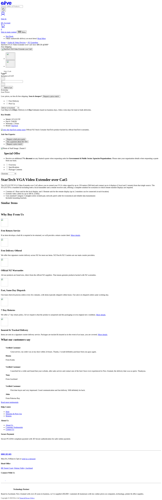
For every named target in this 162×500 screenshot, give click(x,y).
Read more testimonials (9, 402)
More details (75, 235)
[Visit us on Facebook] (3, 480)
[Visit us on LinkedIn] (8, 480)
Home (3, 43)
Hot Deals (9, 36)
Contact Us (10, 429)
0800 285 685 (6, 454)
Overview (12, 165)
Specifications (13, 167)
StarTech (14, 126)
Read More (41, 38)
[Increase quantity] (3, 84)
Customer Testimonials (14, 427)
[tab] (83, 101)
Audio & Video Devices (16, 43)
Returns (9, 416)
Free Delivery (13, 101)
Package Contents (15, 170)
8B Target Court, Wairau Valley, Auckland (17, 468)
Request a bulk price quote (16, 139)
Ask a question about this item (17, 142)
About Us (9, 425)
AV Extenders (33, 43)
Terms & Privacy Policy (27, 498)
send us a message (29, 459)
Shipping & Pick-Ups (14, 414)
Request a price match (14, 144)
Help (7, 412)
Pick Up (11, 104)
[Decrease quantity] (3, 78)
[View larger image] (17, 49)
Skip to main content (8, 32)
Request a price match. (51, 96)
